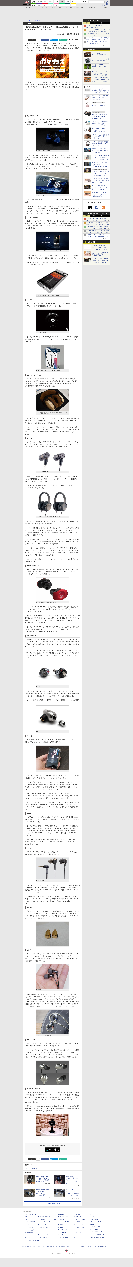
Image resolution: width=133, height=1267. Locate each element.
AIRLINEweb (79, 1216)
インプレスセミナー (45, 1224)
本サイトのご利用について (28, 1246)
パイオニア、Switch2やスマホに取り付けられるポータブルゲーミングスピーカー (100, 123)
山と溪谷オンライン (64, 1229)
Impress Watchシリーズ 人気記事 (97, 213)
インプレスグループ (91, 1246)
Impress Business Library (46, 1221)
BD (66, 7)
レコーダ (31, 7)
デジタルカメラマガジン (30, 1235)
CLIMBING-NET (63, 1232)
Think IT (26, 1216)
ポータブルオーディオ (41, 7)
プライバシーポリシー (72, 1246)
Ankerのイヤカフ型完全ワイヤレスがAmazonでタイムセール (100, 106)
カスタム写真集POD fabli (97, 1234)
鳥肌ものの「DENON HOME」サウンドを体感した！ (100, 66)
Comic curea (94, 1219)
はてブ (55, 39)
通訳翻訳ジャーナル (80, 1221)
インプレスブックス (45, 1234)
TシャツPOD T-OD (65, 1221)
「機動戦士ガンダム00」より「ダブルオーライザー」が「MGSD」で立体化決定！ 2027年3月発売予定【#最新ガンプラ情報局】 (97, 228)
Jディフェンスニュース (81, 1219)
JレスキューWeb (80, 1224)
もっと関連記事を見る (51, 1203)
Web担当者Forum (28, 1219)
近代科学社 (60, 1235)
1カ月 (107, 23)
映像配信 (61, 7)
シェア (46, 39)
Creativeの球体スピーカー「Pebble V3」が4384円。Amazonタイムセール (99, 116)
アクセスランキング (93, 20)
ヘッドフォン (53, 7)
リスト (38, 39)
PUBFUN (92, 1224)
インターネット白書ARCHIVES (32, 1240)
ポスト (32, 39)
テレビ (25, 7)
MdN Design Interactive (81, 1235)
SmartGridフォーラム (45, 1216)
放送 (71, 7)
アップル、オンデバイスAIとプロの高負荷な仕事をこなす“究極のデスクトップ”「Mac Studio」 (97, 39)
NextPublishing (43, 1237)
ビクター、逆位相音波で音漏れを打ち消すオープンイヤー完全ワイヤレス (100, 136)
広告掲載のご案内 (50, 1246)
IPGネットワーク (94, 1229)
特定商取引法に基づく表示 (104, 1246)
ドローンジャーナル (29, 1227)
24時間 (93, 23)
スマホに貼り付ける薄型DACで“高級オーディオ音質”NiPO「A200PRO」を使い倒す (100, 260)
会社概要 (82, 1246)
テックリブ (76, 1237)
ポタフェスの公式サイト (32, 1168)
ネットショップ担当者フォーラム (48, 1219)
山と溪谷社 (60, 1227)
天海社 (93, 1216)
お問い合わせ (40, 1246)
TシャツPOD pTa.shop (97, 1231)
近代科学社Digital (64, 1237)
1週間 (100, 23)
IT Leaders (27, 1224)
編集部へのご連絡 (60, 1246)
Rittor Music (61, 1214)
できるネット (27, 1237)
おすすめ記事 (91, 242)
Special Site (91, 49)
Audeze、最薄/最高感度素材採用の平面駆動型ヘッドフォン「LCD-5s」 (100, 143)
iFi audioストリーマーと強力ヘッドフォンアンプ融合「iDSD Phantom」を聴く (100, 73)
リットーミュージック (65, 1216)
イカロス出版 (77, 1214)
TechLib (77, 1240)
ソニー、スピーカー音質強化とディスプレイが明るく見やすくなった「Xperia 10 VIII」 (100, 157)
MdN (75, 1230)
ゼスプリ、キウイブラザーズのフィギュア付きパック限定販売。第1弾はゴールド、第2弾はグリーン (97, 232)
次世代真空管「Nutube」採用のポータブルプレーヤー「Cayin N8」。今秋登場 (72, 1180)
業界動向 (76, 7)
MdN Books (78, 1232)
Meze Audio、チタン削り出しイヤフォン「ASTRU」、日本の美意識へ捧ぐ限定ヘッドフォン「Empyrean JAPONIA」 (100, 131)
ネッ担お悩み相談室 (29, 1230)
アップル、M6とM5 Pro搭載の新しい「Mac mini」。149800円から (100, 97)
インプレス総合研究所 (29, 1221)
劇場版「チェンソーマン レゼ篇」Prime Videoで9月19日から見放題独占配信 (100, 150)
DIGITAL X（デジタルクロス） (47, 1227)
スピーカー (84, 7)
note (64, 39)
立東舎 (61, 1224)
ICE (90, 1214)
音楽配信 (91, 7)
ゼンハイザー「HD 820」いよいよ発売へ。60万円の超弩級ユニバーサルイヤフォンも (72, 1193)
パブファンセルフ (95, 1226)
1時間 (86, 23)
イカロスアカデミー (80, 1227)
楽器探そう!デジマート (65, 1219)
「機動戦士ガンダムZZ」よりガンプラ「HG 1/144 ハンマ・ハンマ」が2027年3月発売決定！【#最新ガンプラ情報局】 (97, 236)
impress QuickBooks (96, 1221)
